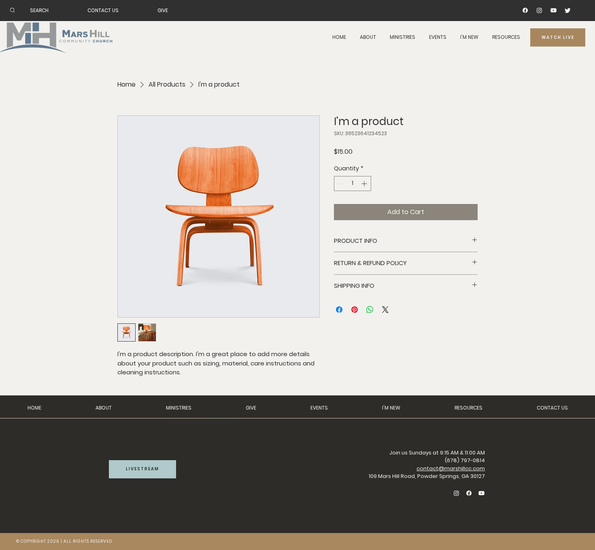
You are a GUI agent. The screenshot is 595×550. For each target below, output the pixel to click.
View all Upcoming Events (201, 420)
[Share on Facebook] (339, 309)
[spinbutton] (352, 183)
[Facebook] (525, 10)
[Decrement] (340, 183)
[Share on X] (385, 309)
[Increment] (365, 183)
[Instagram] (539, 10)
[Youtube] (553, 10)
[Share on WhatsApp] (370, 309)
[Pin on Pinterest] (354, 309)
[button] (368, 37)
